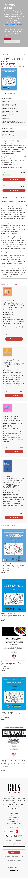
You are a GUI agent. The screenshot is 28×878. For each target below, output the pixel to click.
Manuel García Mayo (13, 428)
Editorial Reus (10, 101)
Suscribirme (14, 852)
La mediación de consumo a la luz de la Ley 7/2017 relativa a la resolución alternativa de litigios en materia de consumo (13, 305)
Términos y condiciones (14, 819)
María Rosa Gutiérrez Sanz (14, 316)
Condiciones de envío (14, 821)
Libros (3, 54)
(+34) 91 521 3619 (9, 804)
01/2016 (10, 370)
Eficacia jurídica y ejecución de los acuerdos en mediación (13, 418)
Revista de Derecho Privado (15, 312)
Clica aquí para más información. (13, 24)
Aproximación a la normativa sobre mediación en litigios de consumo (13, 363)
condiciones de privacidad (17, 856)
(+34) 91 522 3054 (20, 804)
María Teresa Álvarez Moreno (15, 372)
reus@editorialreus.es (14, 806)
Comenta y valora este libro (15, 167)
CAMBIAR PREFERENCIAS (12, 42)
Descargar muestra (9, 93)
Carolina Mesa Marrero (13, 494)
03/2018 (10, 314)
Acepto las (14, 856)
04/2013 (10, 492)
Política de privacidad (14, 817)
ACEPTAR (7, 39)
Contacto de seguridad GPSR (14, 823)
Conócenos (14, 815)
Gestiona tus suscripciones (14, 860)
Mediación (7, 54)
